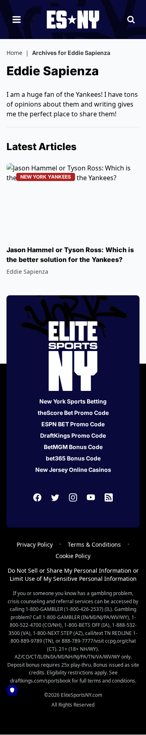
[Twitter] (55, 497)
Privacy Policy (35, 544)
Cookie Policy (73, 556)
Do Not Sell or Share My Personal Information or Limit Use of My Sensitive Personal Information (73, 574)
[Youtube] (91, 497)
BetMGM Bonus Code (73, 446)
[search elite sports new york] (131, 19)
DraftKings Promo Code (73, 435)
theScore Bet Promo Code (73, 412)
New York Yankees (45, 177)
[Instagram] (73, 497)
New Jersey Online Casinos (73, 469)
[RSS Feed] (109, 497)
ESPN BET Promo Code (73, 424)
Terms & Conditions (94, 544)
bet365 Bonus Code (73, 458)
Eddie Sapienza (27, 271)
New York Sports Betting (73, 401)
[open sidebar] (17, 19)
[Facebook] (37, 497)
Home (14, 53)
